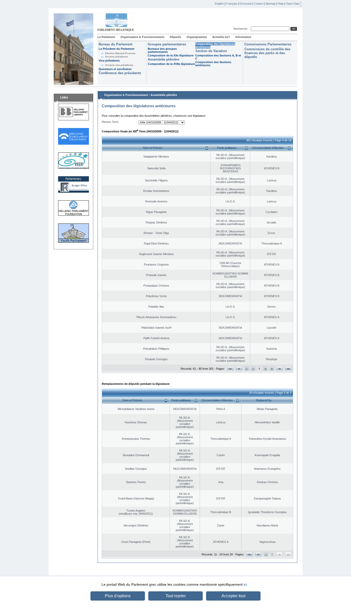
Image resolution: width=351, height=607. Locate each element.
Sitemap (270, 3)
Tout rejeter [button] (175, 596)
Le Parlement (106, 36)
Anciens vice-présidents (119, 65)
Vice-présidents (109, 60)
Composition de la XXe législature (170, 55)
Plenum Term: (110, 121)
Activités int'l (221, 36)
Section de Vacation (211, 51)
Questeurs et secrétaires (115, 69)
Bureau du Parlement (115, 44)
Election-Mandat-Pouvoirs (120, 53)
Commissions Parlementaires (267, 44)
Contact (258, 3)
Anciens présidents (116, 56)
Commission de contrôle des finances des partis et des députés (267, 53)
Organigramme (197, 36)
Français (231, 3)
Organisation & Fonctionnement (142, 36)
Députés (175, 36)
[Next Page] (279, 368)
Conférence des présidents (120, 73)
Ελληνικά (245, 3)
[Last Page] (288, 368)
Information (243, 36)
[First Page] (230, 368)
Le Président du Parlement (116, 48)
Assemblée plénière (163, 59)
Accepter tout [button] (233, 596)
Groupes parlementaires (167, 44)
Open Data (292, 3)
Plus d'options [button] (118, 596)
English (219, 3)
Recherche (241, 28)
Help (280, 3)
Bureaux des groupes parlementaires (162, 50)
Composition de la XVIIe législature (171, 63)
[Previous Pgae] (239, 368)
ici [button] (245, 584)
